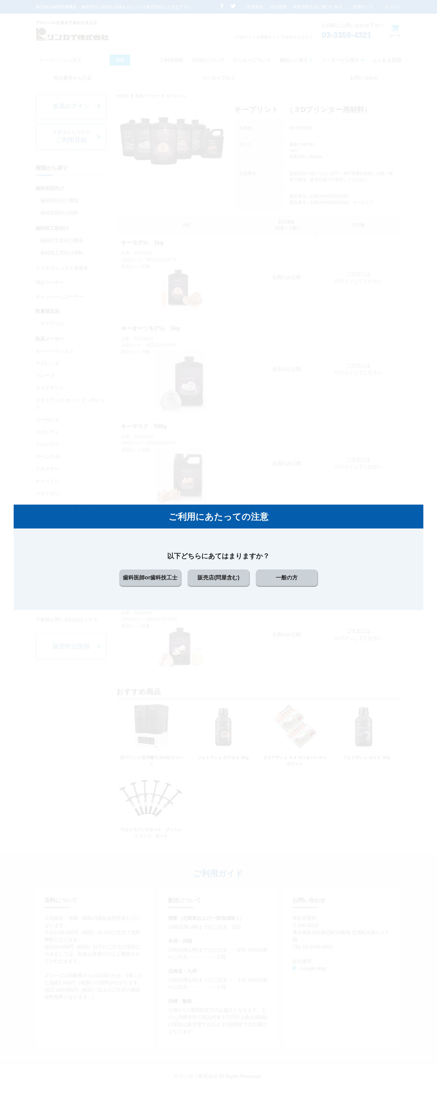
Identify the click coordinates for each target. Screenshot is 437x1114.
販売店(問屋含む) (218, 577)
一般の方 (287, 577)
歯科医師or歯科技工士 (150, 577)
